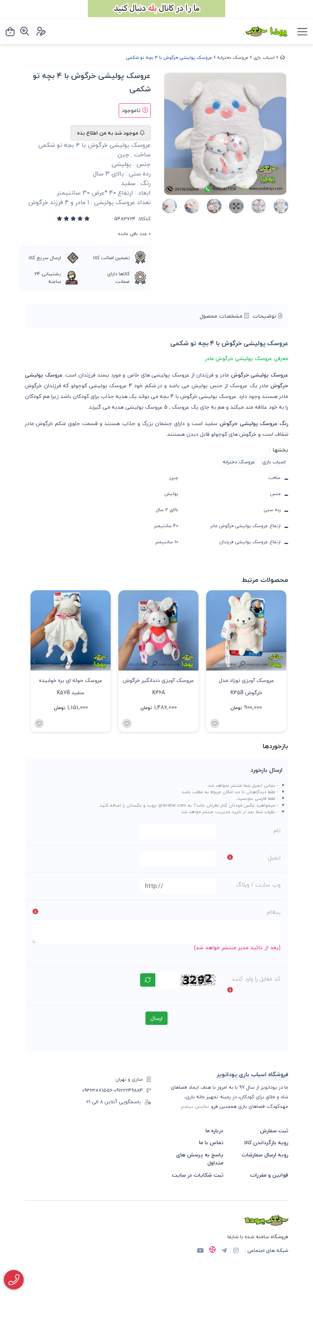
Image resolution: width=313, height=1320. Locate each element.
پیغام (274, 912)
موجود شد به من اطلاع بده (108, 133)
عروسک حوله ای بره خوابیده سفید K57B (70, 685)
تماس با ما (211, 1142)
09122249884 (128, 1090)
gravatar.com (172, 805)
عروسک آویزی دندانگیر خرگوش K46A (158, 685)
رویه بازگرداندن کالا (266, 1142)
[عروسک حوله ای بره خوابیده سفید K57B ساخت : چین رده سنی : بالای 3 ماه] (71, 630)
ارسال (156, 1018)
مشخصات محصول (222, 316)
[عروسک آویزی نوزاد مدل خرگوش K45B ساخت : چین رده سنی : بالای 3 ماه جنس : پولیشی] (246, 630)
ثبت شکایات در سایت (197, 1175)
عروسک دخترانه (232, 58)
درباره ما (214, 1130)
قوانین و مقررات (269, 1175)
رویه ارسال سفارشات (265, 1154)
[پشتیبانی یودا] (14, 1279)
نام (277, 830)
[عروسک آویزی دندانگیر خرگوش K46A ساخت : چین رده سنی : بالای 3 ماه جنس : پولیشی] (158, 630)
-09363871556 (98, 1090)
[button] (34, 661)
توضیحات (265, 316)
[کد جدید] (147, 980)
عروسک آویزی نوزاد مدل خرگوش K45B (246, 685)
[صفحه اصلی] (282, 58)
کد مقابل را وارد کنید (256, 979)
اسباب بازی (264, 58)
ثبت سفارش (274, 1130)
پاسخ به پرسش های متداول (199, 1159)
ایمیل (274, 857)
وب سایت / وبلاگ (258, 885)
